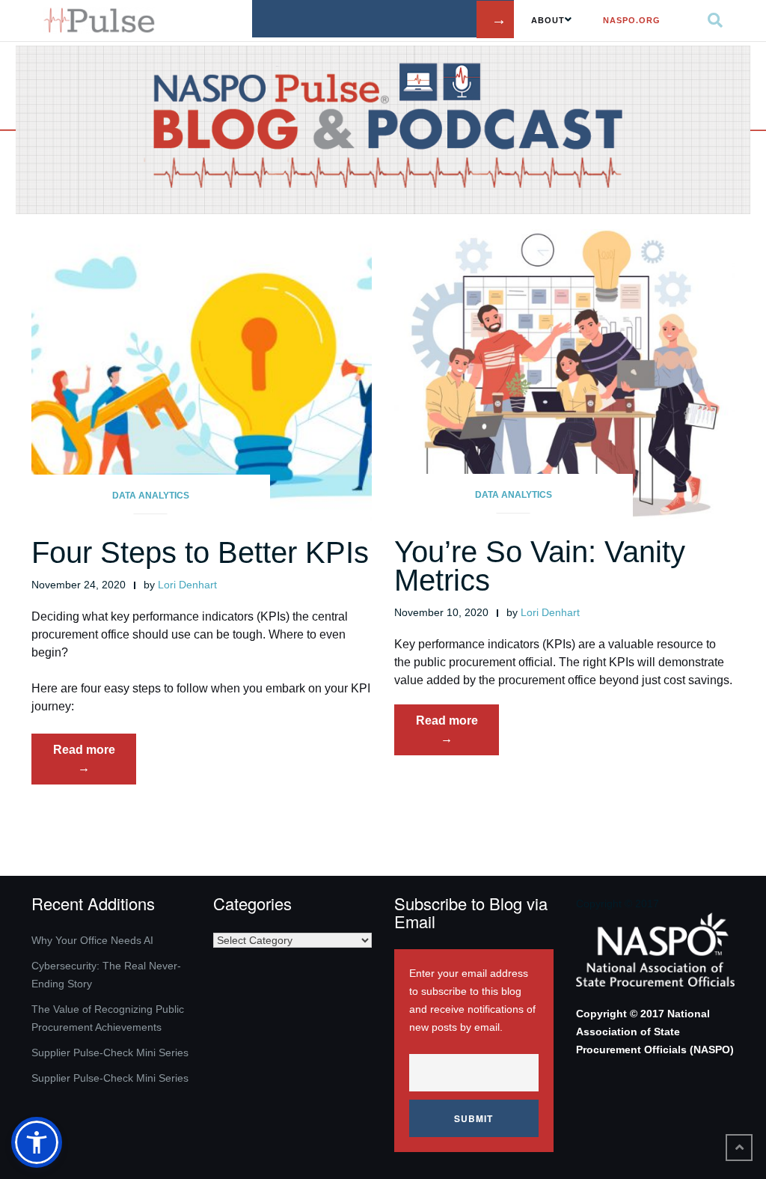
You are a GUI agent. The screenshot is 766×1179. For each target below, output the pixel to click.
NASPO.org (632, 20)
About (548, 20)
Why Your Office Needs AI (92, 940)
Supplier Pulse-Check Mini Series (110, 1052)
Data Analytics (150, 495)
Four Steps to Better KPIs (200, 552)
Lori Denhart (187, 585)
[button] (36, 1142)
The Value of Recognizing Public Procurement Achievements (107, 1018)
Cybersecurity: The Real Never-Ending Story (106, 975)
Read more (94, 764)
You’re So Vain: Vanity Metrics (539, 566)
